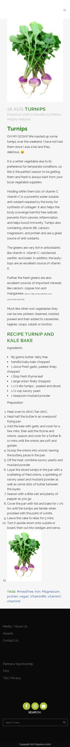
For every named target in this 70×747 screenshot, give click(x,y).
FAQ (6, 671)
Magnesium (51, 591)
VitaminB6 (38, 596)
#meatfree (25, 591)
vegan (24, 596)
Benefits (40, 114)
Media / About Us (15, 626)
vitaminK (14, 601)
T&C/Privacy (12, 678)
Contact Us (10, 640)
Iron (38, 591)
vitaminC (54, 596)
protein (12, 596)
